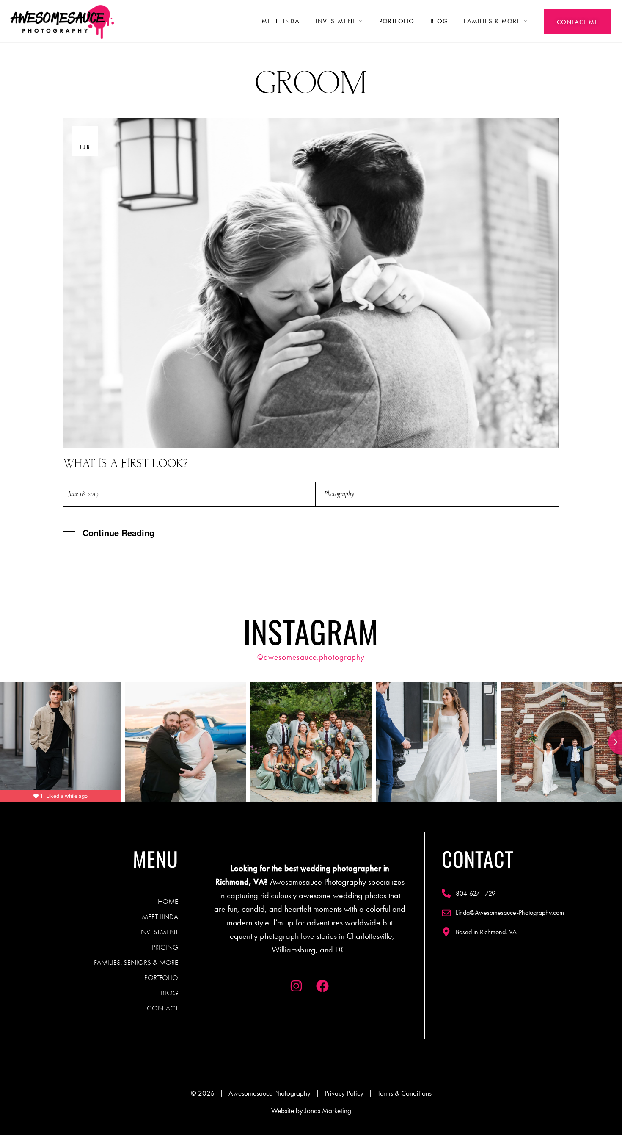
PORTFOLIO (161, 977)
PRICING (165, 947)
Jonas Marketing (328, 1110)
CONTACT (162, 1008)
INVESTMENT (158, 931)
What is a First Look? (125, 464)
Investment (335, 21)
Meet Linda (280, 21)
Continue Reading (118, 532)
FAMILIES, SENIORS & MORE (136, 962)
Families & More (492, 21)
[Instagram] (296, 986)
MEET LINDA (160, 916)
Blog (439, 21)
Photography (339, 494)
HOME (168, 901)
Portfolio (396, 21)
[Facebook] (322, 986)
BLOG (169, 992)
